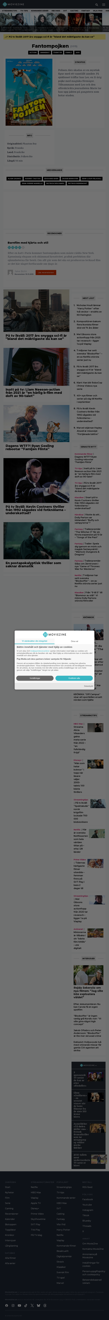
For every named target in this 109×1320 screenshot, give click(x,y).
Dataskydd (88, 686)
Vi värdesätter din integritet (34, 641)
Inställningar (35, 678)
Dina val (74, 641)
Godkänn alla (74, 678)
